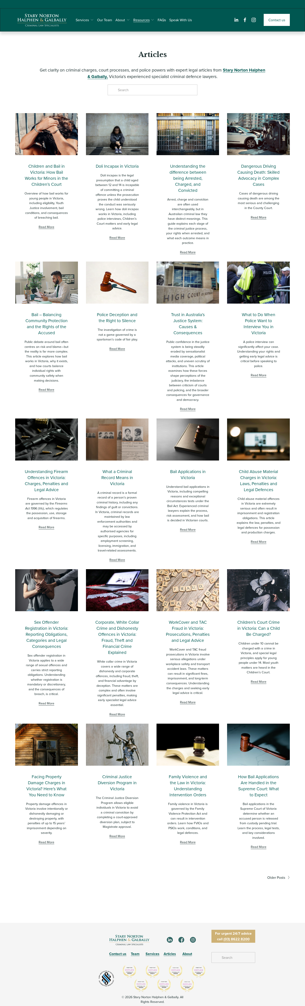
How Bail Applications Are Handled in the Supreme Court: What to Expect (258, 786)
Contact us (276, 19)
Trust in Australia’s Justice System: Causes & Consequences (188, 323)
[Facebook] (245, 20)
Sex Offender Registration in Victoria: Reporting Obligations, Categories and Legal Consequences (46, 634)
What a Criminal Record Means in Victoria (117, 477)
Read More (46, 227)
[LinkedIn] (236, 20)
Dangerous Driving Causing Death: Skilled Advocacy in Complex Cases (258, 175)
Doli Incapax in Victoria (117, 166)
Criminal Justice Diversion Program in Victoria (117, 783)
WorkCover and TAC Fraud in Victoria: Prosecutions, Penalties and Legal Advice (188, 631)
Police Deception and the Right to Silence (117, 317)
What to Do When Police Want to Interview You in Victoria (258, 323)
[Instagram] (253, 20)
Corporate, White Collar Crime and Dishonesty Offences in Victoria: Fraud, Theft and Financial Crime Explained (117, 637)
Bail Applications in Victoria (188, 474)
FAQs (162, 19)
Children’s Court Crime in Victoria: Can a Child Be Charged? (258, 628)
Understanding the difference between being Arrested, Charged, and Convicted (187, 178)
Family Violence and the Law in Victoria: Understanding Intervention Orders (188, 786)
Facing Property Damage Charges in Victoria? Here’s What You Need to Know (46, 786)
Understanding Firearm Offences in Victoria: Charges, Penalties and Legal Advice (46, 480)
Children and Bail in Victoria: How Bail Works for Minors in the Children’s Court (46, 175)
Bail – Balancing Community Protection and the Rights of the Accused (46, 323)
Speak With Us (180, 19)
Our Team (104, 19)
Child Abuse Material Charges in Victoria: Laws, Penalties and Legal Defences (258, 480)
